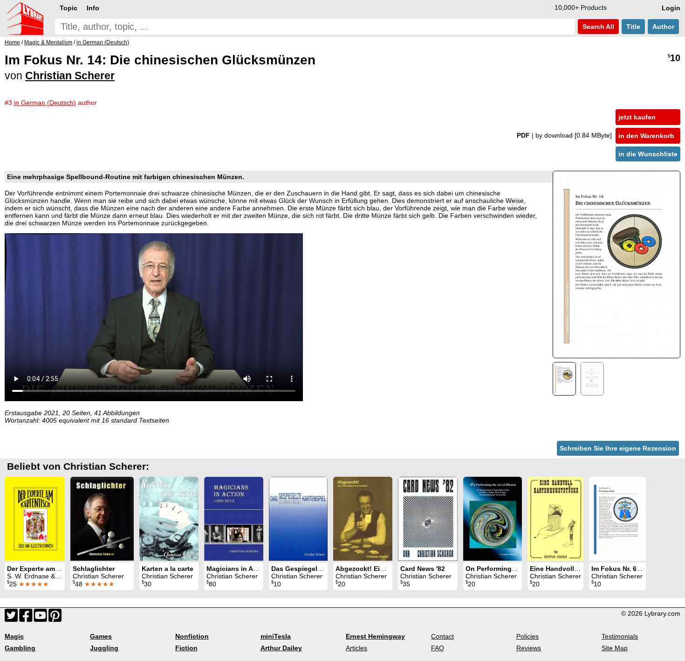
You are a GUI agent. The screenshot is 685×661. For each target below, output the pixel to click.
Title (633, 26)
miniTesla (275, 636)
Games (101, 636)
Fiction (186, 648)
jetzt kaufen (637, 117)
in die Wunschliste (648, 154)
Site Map (615, 648)
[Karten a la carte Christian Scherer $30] (169, 519)
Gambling (20, 648)
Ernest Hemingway (375, 636)
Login (671, 8)
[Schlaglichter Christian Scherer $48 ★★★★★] (102, 519)
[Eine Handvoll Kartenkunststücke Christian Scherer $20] (555, 519)
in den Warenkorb (646, 135)
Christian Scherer (70, 76)
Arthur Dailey (281, 648)
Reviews (528, 648)
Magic (14, 636)
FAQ (437, 648)
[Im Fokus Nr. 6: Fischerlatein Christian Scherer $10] (617, 519)
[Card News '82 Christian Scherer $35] (428, 519)
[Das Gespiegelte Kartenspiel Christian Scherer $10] (298, 519)
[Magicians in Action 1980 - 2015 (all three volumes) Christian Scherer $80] (233, 519)
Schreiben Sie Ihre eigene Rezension (618, 448)
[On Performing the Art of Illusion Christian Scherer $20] (492, 519)
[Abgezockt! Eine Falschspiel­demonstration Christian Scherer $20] (362, 519)
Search (597, 26)
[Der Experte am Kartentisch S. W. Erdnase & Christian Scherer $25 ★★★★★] (35, 519)
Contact (442, 636)
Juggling (104, 648)
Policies (527, 636)
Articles (356, 648)
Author (663, 26)
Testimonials (620, 636)
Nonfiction (192, 636)
